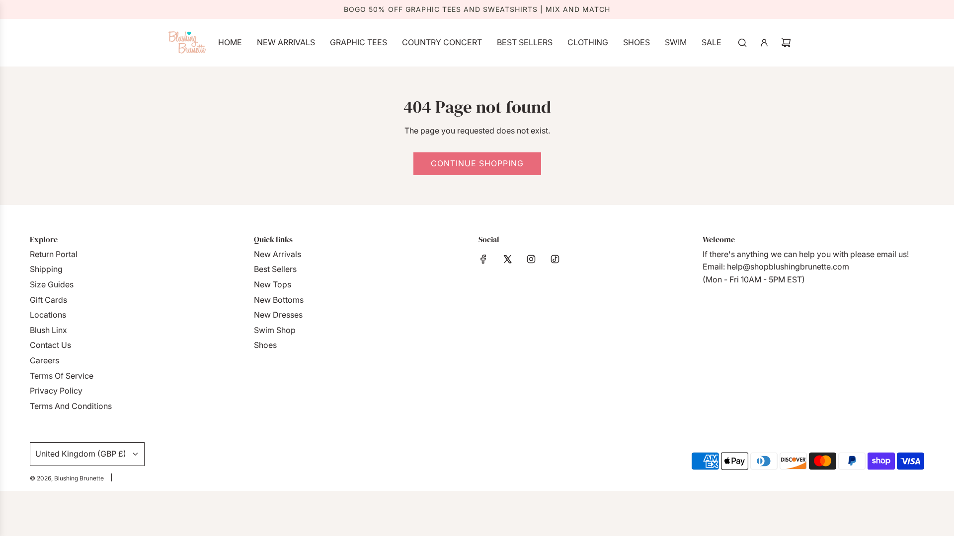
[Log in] (764, 43)
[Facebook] (483, 259)
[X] (507, 259)
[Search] (742, 43)
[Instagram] (531, 259)
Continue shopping (477, 163)
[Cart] (786, 43)
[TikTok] (555, 259)
